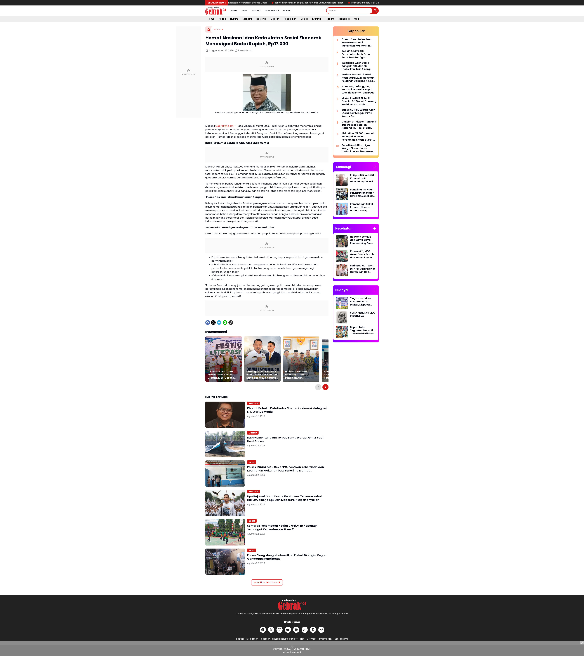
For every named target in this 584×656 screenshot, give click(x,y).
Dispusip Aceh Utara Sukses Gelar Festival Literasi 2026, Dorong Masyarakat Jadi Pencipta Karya (221, 375)
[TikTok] (305, 630)
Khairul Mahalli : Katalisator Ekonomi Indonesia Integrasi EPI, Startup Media (287, 410)
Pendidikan (290, 18)
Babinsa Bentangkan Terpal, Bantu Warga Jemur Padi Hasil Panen (275, 2)
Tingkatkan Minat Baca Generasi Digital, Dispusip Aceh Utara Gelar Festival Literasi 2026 (361, 301)
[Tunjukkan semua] (374, 167)
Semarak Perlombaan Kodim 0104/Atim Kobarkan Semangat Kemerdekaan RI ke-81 (282, 527)
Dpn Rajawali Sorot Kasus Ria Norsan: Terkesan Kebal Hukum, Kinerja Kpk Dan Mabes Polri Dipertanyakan (284, 498)
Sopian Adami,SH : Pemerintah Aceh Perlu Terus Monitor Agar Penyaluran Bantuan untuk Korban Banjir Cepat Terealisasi (358, 54)
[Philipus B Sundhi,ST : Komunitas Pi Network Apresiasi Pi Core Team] (342, 180)
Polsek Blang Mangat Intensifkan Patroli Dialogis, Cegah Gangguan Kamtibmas (287, 557)
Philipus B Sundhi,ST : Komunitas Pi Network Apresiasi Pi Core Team (362, 178)
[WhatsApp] (225, 322)
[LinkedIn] (313, 630)
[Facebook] (207, 322)
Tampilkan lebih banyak (267, 582)
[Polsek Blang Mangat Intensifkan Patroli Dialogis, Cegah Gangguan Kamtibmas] (225, 562)
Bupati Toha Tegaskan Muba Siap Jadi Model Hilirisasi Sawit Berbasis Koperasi (363, 330)
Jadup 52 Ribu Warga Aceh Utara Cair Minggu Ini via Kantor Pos (358, 113)
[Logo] (292, 604)
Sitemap (311, 638)
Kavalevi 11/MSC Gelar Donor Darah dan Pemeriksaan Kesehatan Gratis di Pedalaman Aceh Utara (362, 254)
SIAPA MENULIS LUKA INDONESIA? (362, 314)
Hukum (234, 18)
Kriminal (316, 18)
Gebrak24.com (224, 126)
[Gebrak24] (215, 11)
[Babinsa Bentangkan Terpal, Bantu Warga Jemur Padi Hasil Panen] (225, 444)
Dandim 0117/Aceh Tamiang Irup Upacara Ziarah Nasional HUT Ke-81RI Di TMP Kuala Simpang (359, 125)
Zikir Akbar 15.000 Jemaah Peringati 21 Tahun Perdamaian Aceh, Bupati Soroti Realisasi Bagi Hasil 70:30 (358, 136)
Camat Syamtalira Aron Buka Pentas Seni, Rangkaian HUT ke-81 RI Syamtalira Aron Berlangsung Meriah (356, 42)
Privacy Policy (325, 638)
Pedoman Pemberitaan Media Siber (278, 638)
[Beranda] (208, 29)
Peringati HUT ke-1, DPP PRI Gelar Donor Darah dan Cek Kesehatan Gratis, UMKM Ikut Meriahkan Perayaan (363, 269)
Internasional (272, 10)
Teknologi (344, 18)
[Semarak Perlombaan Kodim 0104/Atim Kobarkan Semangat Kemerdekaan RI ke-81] (225, 532)
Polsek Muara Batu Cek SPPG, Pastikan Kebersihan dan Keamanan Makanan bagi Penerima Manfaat (370, 2)
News (244, 10)
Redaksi (240, 638)
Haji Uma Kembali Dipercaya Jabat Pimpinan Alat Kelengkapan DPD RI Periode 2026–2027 (297, 375)
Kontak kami (341, 638)
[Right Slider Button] (325, 387)
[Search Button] (375, 11)
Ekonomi (247, 18)
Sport (252, 520)
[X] (213, 322)
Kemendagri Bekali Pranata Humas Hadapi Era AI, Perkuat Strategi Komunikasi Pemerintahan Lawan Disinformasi (362, 207)
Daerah (287, 10)
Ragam (330, 18)
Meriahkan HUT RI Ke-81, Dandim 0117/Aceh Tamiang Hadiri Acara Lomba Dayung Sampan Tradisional (359, 101)
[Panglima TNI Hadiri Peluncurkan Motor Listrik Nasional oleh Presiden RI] (342, 194)
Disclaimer (252, 638)
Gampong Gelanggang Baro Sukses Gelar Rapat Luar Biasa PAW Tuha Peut (358, 89)
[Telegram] (219, 322)
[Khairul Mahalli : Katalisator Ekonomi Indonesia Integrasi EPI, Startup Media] (225, 415)
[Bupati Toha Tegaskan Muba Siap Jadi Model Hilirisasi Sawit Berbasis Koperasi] (342, 332)
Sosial (304, 18)
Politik (222, 18)
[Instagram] (279, 630)
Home (234, 10)
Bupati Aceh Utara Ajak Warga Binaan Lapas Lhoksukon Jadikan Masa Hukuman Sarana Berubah (358, 148)
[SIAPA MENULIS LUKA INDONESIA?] (342, 317)
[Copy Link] (230, 322)
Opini (357, 18)
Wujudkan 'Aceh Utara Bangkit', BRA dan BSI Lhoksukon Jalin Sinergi (356, 66)
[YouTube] (288, 630)
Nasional (256, 10)
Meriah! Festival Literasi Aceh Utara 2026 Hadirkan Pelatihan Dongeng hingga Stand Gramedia (358, 78)
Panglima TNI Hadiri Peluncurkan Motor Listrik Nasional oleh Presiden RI (362, 193)
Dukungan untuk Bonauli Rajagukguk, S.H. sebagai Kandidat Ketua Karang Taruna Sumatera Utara (261, 375)
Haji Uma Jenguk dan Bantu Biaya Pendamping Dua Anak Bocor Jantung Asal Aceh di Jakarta (363, 240)
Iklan (302, 638)
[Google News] (296, 630)
